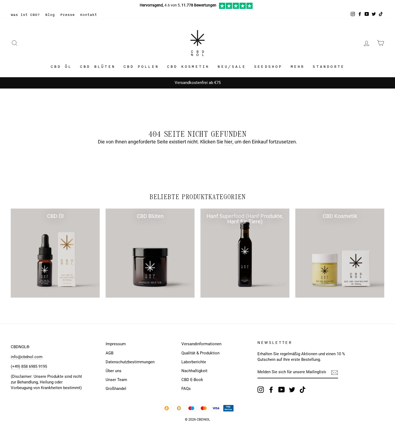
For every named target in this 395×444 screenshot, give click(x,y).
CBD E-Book (192, 379)
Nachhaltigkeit (194, 370)
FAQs (186, 388)
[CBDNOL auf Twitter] (292, 389)
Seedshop (268, 67)
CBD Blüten (97, 67)
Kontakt (88, 14)
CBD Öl (61, 67)
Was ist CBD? (25, 14)
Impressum (116, 343)
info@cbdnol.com (26, 356)
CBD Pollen (141, 67)
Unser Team (116, 379)
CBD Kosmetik (188, 67)
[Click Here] (236, 7)
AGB (109, 353)
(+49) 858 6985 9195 (29, 366)
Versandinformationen (201, 343)
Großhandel (116, 388)
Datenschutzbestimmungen (130, 362)
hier (228, 142)
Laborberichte (193, 362)
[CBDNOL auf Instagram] (260, 389)
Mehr (297, 67)
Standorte (328, 67)
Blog (50, 14)
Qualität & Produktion (200, 353)
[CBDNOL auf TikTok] (302, 389)
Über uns (113, 370)
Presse (67, 14)
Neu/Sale (231, 67)
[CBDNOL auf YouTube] (281, 389)
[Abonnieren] (334, 372)
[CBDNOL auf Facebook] (271, 389)
